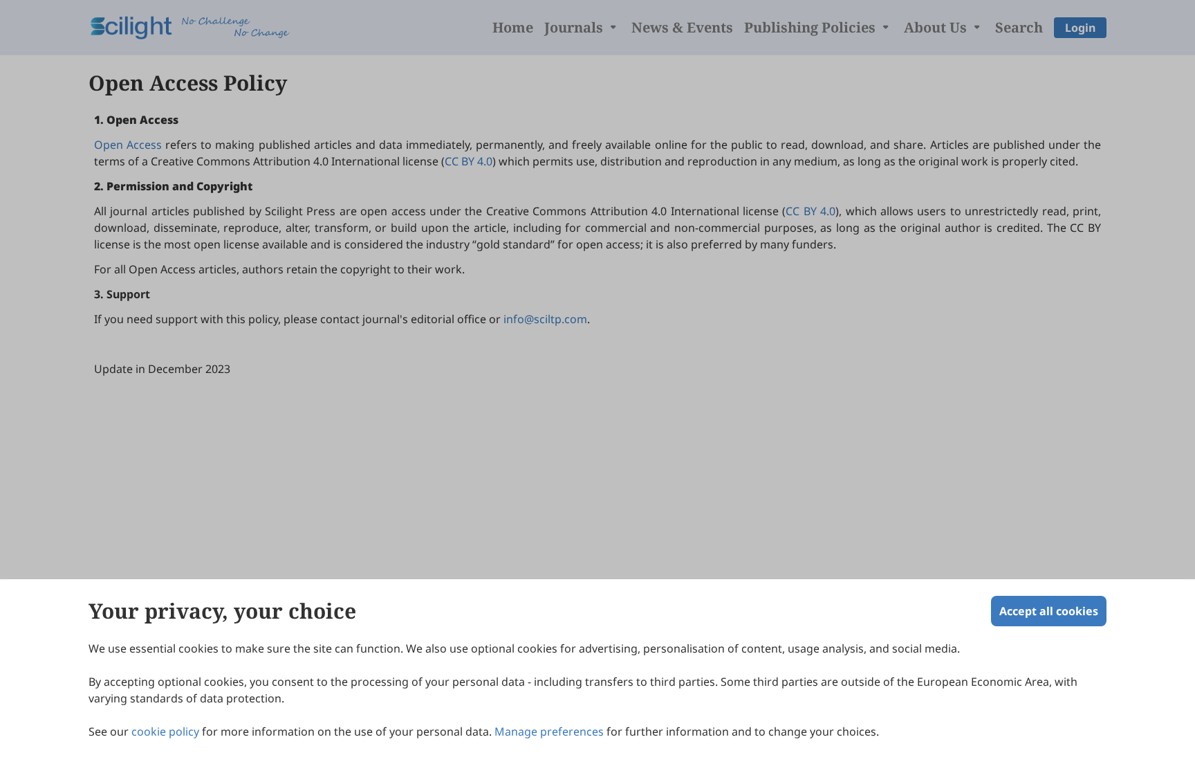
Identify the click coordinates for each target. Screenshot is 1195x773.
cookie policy (165, 731)
